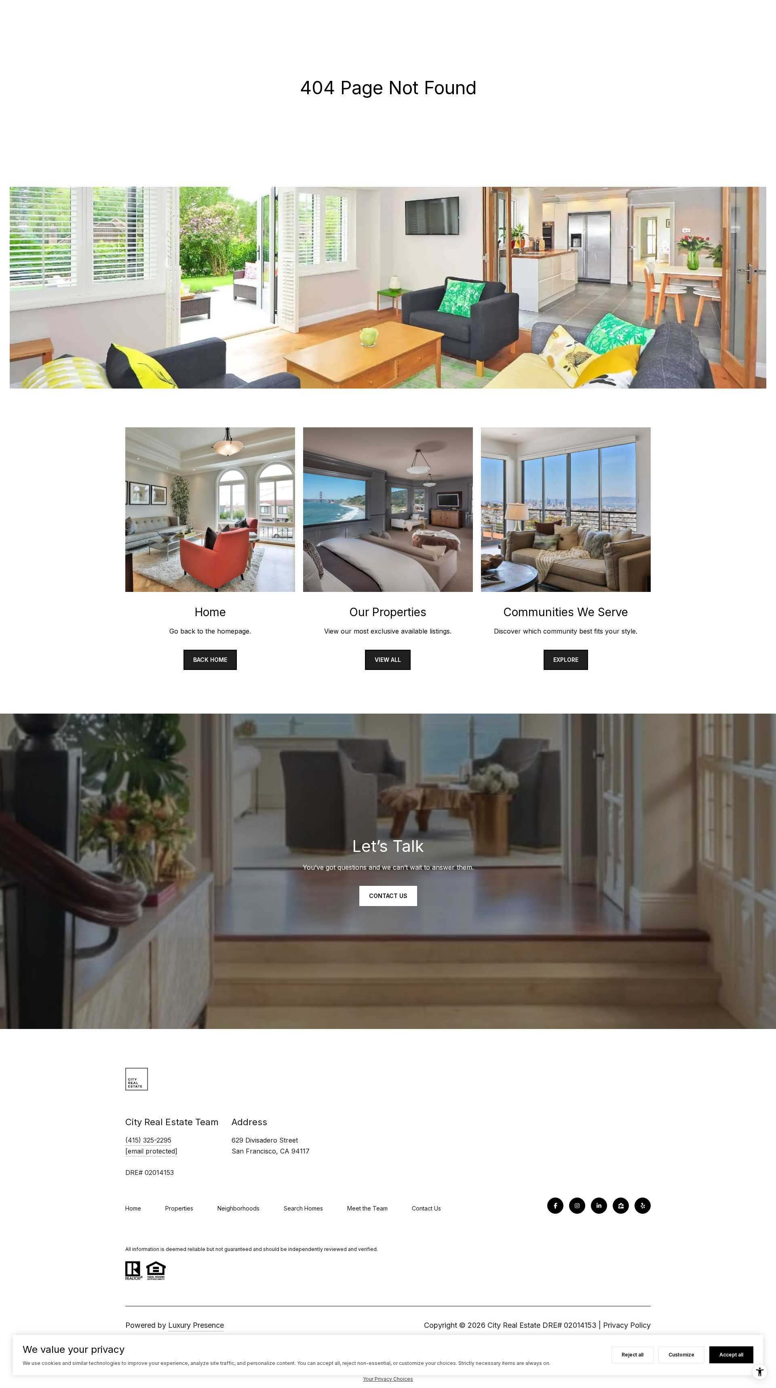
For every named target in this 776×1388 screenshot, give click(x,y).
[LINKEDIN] (599, 1206)
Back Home (210, 659)
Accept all (731, 1355)
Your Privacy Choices (388, 1379)
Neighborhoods (238, 1208)
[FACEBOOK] (555, 1206)
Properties (179, 1208)
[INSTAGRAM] (577, 1206)
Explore (565, 659)
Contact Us (426, 1208)
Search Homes (303, 1208)
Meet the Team (367, 1208)
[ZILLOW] (621, 1206)
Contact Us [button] (388, 895)
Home (133, 1208)
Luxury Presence (196, 1325)
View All (388, 659)
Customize (681, 1355)
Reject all (632, 1355)
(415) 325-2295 (148, 1140)
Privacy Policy (627, 1325)
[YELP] (643, 1206)
